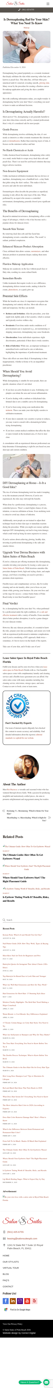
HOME (6, 1255)
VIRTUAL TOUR (11, 1268)
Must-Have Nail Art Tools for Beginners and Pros (22, 955)
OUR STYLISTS (11, 1262)
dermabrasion (14, 140)
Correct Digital (28, 1333)
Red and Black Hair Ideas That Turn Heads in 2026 (22, 1088)
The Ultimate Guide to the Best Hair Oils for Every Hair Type (26, 1067)
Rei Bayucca (12, 789)
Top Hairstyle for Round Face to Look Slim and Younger (24, 976)
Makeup (26, 27)
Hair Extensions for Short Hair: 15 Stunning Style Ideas (24, 993)
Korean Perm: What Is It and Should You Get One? (22, 934)
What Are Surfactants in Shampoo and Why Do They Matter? (26, 1034)
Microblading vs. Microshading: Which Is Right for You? (26, 819)
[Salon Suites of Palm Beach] (15, 4)
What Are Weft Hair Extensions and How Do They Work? (25, 984)
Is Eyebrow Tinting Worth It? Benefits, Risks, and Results (25, 1170)
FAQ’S (6, 1280)
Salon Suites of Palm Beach (13, 568)
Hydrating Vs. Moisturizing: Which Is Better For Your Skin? (27, 812)
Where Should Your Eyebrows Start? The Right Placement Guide (24, 879)
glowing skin (44, 82)
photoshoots (13, 289)
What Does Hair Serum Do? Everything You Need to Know (25, 1096)
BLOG (6, 1274)
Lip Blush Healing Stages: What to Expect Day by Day (24, 1179)
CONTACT (8, 1286)
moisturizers (36, 251)
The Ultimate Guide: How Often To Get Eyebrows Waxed (25, 1149)
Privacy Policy (16, 1324)
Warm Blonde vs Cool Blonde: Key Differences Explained (25, 1014)
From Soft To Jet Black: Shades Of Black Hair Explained (24, 1141)
